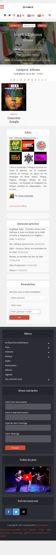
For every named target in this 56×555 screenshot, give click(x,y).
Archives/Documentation (16, 342)
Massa (12, 270)
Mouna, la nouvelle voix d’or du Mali (26, 256)
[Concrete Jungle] (13, 97)
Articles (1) (14, 25)
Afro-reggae (45, 60)
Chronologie (17, 533)
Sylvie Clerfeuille (25, 195)
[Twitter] (16, 511)
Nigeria (35, 54)
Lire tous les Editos (18, 206)
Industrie (9, 351)
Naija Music (28, 63)
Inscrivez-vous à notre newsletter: (25, 292)
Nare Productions (17, 265)
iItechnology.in (42, 525)
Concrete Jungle (14, 119)
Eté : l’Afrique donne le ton (23, 138)
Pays (7, 347)
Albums (13, 114)
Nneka (28, 40)
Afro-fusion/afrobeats (20, 60)
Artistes (8, 356)
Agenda (8, 374)
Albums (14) (29, 25)
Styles (8, 360)
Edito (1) (42, 25)
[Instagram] (23, 511)
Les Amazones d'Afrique (31, 49)
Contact (3, 536)
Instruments (10, 365)
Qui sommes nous (13, 379)
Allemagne (26, 54)
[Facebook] (8, 511)
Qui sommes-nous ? (40, 533)
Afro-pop (35, 60)
